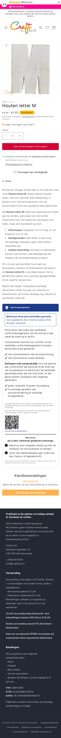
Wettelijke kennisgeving (41, 732)
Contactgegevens (20, 732)
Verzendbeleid (51, 727)
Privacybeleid (13, 727)
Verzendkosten (28, 116)
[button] (6, 27)
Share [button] (8, 181)
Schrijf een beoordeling (30, 492)
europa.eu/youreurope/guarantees (16, 430)
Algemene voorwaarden (32, 727)
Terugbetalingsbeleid (49, 723)
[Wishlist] (47, 27)
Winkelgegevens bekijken (18, 164)
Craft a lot (14, 723)
